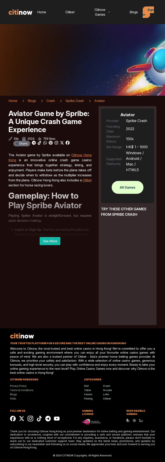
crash (50, 101)
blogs (32, 101)
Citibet (69, 12)
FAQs (13, 398)
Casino (88, 394)
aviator (99, 101)
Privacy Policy (18, 385)
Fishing (88, 398)
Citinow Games (100, 12)
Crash (106, 385)
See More (50, 241)
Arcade (107, 390)
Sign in (148, 12)
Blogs (134, 12)
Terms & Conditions (21, 390)
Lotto (106, 394)
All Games (127, 187)
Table (87, 390)
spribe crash (74, 101)
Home (41, 12)
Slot (86, 385)
